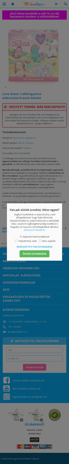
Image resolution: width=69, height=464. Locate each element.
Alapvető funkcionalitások (36, 236)
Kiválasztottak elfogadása (34, 246)
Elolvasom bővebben (34, 230)
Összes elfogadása (34, 253)
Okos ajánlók (49, 240)
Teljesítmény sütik (27, 240)
